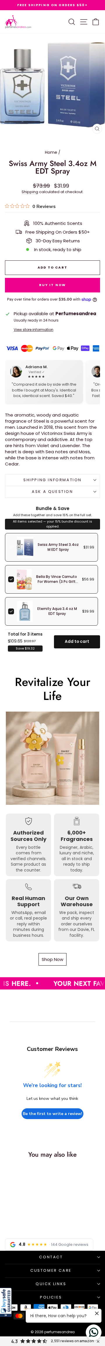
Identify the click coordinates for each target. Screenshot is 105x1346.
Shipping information (52, 480)
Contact (51, 1257)
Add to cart (77, 641)
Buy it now (52, 285)
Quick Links (51, 1284)
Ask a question (52, 491)
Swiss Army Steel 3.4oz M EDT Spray (58, 547)
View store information (33, 329)
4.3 (14, 1341)
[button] (6, 1302)
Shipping (30, 191)
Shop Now (52, 959)
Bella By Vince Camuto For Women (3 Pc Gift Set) (56, 581)
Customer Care (51, 1270)
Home (51, 152)
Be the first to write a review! (52, 1113)
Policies (51, 1297)
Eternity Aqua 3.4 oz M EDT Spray (57, 611)
